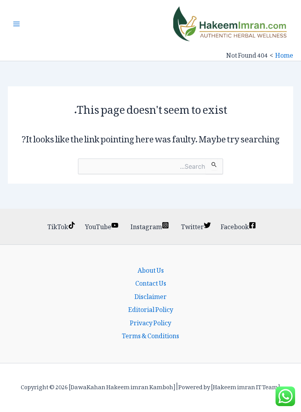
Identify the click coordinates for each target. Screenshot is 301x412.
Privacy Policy (150, 321)
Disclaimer (150, 295)
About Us (151, 269)
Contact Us (150, 282)
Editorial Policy (150, 308)
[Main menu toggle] (16, 24)
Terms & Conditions (150, 334)
